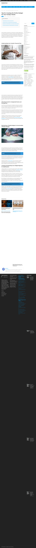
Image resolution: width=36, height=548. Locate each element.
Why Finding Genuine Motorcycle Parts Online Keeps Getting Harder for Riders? (29, 62)
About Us (2, 290)
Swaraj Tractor (22, 305)
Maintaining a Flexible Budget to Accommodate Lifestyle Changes (11, 23)
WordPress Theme (8, 546)
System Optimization (29, 83)
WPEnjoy (12, 546)
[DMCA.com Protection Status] (26, 71)
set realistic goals (9, 188)
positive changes (10, 160)
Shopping (19, 305)
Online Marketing (26, 44)
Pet (24, 45)
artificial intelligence (20, 275)
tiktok (18, 309)
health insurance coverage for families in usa (22, 286)
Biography (25, 28)
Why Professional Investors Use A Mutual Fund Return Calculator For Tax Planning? (18, 265)
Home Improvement (26, 32)
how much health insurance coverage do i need (22, 295)
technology (19, 306)
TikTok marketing (21, 309)
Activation (25, 27)
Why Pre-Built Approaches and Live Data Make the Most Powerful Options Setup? (6, 209)
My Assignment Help (22, 300)
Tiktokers (25, 49)
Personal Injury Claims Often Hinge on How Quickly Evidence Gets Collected (29, 64)
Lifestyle (25, 0)
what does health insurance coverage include (21, 313)
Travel (3, 8)
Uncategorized (26, 53)
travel (23, 309)
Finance (13, 0)
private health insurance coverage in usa (22, 303)
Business (7, 0)
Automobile (3, 0)
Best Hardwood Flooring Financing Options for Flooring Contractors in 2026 (18, 209)
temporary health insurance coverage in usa (22, 308)
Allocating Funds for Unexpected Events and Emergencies (10, 22)
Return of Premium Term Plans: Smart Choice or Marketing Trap (6, 212)
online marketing (20, 301)
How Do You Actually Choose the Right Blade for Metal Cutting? (29, 59)
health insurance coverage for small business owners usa (21, 292)
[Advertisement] (24, 4)
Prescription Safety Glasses (21, 302)
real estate (19, 304)
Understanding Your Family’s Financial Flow (8, 20)
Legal (15, 0)
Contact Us (2, 291)
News (18, 0)
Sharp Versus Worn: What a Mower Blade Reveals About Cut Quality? (28, 57)
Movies (25, 36)
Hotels (25, 52)
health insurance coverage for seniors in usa (22, 290)
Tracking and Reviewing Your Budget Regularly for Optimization (10, 25)
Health (25, 39)
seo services (23, 304)
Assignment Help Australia (21, 278)
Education (10, 0)
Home (2, 10)
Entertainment (26, 35)
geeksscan (5, 16)
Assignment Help (21, 277)
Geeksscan (8, 269)
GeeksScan (4, 2)
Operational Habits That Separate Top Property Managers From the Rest (29, 67)
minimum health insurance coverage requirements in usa (21, 298)
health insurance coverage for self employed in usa (21, 288)
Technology (21, 0)
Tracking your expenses (19, 169)
